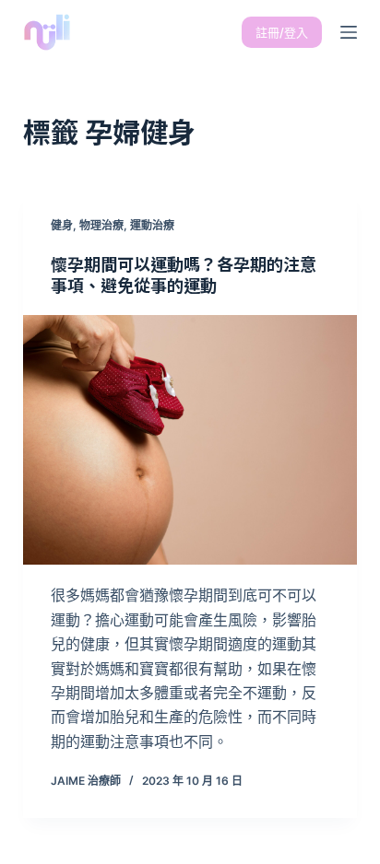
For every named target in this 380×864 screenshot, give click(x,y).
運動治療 (152, 225)
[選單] (348, 32)
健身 (62, 225)
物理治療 (101, 225)
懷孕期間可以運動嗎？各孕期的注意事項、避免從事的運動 (183, 274)
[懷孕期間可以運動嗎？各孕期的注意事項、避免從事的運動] (190, 440)
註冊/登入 (281, 32)
